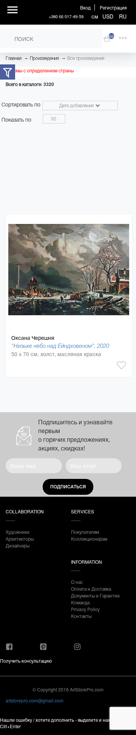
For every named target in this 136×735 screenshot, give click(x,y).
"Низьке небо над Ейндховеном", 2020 (60, 345)
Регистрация (113, 7)
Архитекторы (20, 538)
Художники (17, 532)
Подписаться (68, 486)
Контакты (81, 616)
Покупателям (85, 532)
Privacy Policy (85, 609)
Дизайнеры (17, 545)
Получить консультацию (26, 660)
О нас (77, 582)
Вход (85, 7)
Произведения (44, 58)
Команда (80, 602)
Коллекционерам (89, 538)
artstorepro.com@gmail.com (34, 700)
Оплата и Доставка (91, 588)
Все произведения (85, 58)
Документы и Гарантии (95, 595)
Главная (14, 58)
